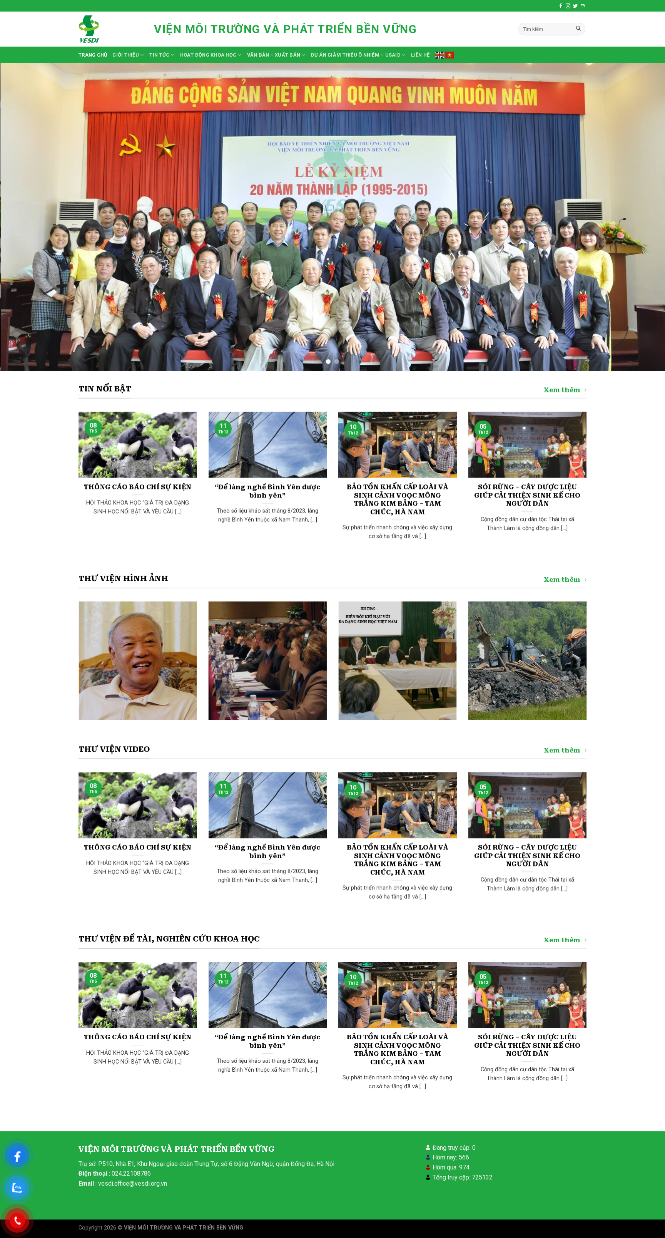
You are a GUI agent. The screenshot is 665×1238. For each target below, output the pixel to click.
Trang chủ (93, 55)
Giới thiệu (125, 55)
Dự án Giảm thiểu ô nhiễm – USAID (356, 55)
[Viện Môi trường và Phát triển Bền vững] (110, 29)
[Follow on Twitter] (575, 5)
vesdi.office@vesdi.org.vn (132, 1183)
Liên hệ (420, 55)
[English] (440, 55)
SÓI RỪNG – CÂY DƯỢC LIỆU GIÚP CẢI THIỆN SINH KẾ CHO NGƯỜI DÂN (527, 495)
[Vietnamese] (450, 55)
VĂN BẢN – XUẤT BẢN (274, 55)
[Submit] (578, 29)
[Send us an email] (582, 5)
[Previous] (23, 217)
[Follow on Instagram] (568, 5)
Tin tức (159, 55)
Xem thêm (562, 390)
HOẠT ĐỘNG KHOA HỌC (208, 55)
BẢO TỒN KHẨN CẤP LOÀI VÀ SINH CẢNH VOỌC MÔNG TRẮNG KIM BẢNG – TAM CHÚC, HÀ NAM (397, 499)
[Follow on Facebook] (560, 5)
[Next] (642, 217)
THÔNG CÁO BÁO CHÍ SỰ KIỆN (137, 487)
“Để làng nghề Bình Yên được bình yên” (267, 491)
